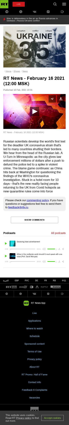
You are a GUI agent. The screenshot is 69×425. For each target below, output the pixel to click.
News (25, 71)
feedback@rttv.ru (18, 207)
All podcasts (58, 233)
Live (34, 313)
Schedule (35, 336)
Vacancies (34, 397)
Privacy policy (34, 359)
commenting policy (38, 200)
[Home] (4, 4)
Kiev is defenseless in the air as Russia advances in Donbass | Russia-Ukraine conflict (32, 19)
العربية (6, 280)
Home (8, 71)
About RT (34, 367)
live (19, 4)
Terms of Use (34, 351)
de (36, 280)
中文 (64, 280)
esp (17, 280)
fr (45, 280)
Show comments (34, 220)
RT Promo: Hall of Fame (34, 374)
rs (54, 280)
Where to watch (34, 328)
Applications (34, 321)
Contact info (34, 382)
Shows (17, 71)
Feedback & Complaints (34, 390)
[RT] (11, 287)
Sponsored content (34, 344)
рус (27, 280)
